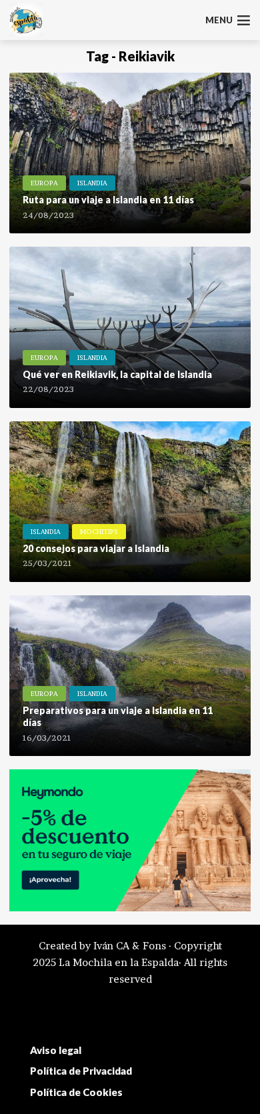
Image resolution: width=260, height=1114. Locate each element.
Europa (44, 183)
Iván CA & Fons (129, 945)
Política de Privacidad (81, 1071)
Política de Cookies (76, 1092)
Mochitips (99, 531)
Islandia (92, 183)
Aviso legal (55, 1050)
